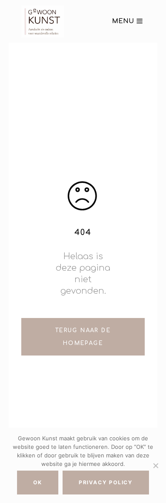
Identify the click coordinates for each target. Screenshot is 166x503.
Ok (37, 482)
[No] (155, 465)
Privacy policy (106, 482)
